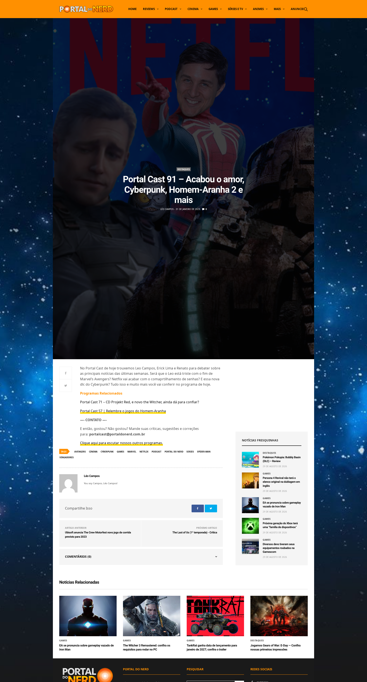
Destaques (183, 169)
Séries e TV (235, 9)
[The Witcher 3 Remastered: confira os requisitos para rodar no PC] (151, 616)
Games (213, 9)
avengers (80, 451)
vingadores (66, 457)
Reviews (149, 9)
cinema (93, 451)
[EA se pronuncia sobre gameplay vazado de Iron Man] (250, 505)
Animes (258, 9)
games (120, 451)
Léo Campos (167, 209)
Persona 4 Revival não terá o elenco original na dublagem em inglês (281, 482)
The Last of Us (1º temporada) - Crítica (194, 532)
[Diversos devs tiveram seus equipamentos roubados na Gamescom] (250, 547)
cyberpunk (107, 451)
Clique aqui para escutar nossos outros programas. (121, 443)
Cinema (193, 9)
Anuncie (297, 9)
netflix (144, 451)
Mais (277, 9)
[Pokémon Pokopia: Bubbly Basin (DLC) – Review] (250, 460)
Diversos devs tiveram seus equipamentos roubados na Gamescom (279, 548)
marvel (131, 451)
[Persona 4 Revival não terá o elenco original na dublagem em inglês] (250, 480)
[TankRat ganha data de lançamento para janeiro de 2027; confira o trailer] (215, 616)
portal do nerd (174, 451)
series (190, 451)
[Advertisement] (272, 395)
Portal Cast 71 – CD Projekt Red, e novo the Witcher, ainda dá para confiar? (139, 402)
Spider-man (203, 451)
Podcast (171, 9)
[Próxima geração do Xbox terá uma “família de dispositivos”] (250, 526)
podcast (156, 451)
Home (132, 9)
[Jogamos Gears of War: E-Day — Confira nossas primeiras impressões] (279, 616)
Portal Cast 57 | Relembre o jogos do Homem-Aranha (123, 411)
